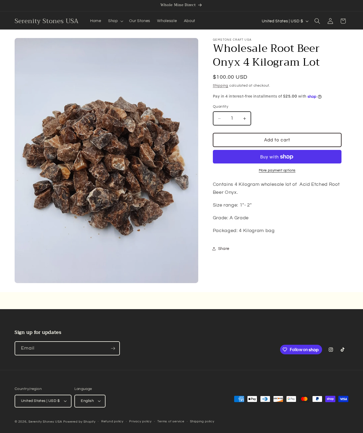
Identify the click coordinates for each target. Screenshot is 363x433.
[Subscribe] (113, 348)
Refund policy (112, 421)
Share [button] (223, 249)
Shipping (220, 85)
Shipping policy (202, 421)
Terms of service (170, 421)
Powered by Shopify (79, 421)
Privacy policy (140, 421)
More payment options (277, 171)
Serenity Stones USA (45, 421)
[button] (115, 21)
